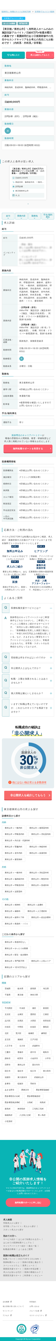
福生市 (20, 1071)
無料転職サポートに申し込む (28, 1202)
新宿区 (46, 1008)
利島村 (43, 1102)
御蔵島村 (8, 1115)
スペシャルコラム (11, 1265)
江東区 (46, 1014)
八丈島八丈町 (25, 1115)
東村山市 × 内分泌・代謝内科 (17, 840)
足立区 (7, 1039)
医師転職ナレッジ (11, 1262)
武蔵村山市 (39, 1077)
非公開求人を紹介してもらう (28, 795)
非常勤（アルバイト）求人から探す (19, 1226)
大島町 (30, 1102)
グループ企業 (34, 1311)
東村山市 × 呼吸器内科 (14, 834)
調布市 (7, 1058)
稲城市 (20, 1084)
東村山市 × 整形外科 (40, 879)
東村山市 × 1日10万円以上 (16, 967)
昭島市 (46, 1052)
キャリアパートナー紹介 (14, 1246)
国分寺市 (36, 1065)
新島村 (7, 1109)
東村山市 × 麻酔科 (12, 911)
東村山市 (21, 1065)
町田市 (20, 1058)
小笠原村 (8, 1121)
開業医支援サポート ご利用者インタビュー (23, 1275)
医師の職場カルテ (32, 1272)
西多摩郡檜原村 (33, 1096)
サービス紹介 (9, 1239)
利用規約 (32, 1302)
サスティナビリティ (36, 1315)
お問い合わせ (34, 1306)
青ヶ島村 (42, 1115)
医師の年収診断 (31, 1269)
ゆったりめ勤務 (9, 23)
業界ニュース (28, 1265)
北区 (7, 1033)
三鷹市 (7, 1052)
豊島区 (46, 1027)
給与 (8, 216)
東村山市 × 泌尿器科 (13, 891)
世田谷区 (47, 1021)
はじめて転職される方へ (29, 1239)
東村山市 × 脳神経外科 (14, 879)
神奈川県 (34, 995)
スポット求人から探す (13, 1230)
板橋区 (31, 1033)
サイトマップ (8, 1311)
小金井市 (34, 1058)
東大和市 (47, 1071)
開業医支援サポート (12, 1269)
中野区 (20, 1027)
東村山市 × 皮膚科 (35, 905)
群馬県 (33, 988)
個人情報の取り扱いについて (13, 1306)
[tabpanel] (28, 182)
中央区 (22, 1008)
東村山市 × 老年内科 (13, 853)
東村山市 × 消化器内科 (41, 834)
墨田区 (33, 1014)
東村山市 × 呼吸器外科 (14, 885)
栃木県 (20, 988)
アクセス (6, 1315)
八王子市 (8, 1046)
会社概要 (6, 1302)
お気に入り (15, 55)
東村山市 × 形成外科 (40, 885)
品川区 (7, 1021)
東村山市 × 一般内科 (13, 828)
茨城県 (7, 988)
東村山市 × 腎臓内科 (13, 847)
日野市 (7, 1065)
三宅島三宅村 (38, 1109)
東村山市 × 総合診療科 (41, 917)
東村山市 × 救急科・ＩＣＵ (16, 924)
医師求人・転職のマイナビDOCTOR (16, 11)
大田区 (33, 1021)
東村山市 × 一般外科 (13, 873)
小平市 (48, 1058)
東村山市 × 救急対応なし (15, 942)
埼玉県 (46, 988)
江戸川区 (34, 1039)
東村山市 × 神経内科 (38, 847)
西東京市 (25, 1090)
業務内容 (21, 216)
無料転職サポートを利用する (28, 448)
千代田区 (8, 1008)
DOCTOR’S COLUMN (28, 1259)
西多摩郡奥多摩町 (12, 1102)
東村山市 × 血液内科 (38, 853)
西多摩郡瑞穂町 (42, 1090)
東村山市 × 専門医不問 (14, 961)
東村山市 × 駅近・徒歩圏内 (16, 955)
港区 (34, 1008)
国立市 (7, 1071)
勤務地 (35, 216)
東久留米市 (22, 1077)
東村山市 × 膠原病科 (13, 859)
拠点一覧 (33, 1246)
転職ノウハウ (9, 1259)
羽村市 (33, 1084)
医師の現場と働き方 (31, 1262)
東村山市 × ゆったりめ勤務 (16, 948)
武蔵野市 (36, 1046)
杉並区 (33, 1027)
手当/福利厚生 (47, 215)
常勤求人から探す (11, 1223)
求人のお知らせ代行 (12, 1272)
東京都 (20, 995)
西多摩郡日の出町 (12, 1096)
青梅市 (20, 1052)
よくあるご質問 (25, 1249)
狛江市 (33, 1071)
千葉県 (7, 995)
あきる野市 (9, 1090)
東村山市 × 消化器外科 (39, 873)
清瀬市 (7, 1077)
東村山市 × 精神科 (12, 905)
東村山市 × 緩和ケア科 (14, 917)
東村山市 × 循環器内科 (39, 828)
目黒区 (20, 1021)
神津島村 (21, 1109)
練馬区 (44, 1033)
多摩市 (7, 1084)
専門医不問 (23, 23)
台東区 (20, 1014)
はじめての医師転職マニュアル (17, 1243)
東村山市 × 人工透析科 (37, 911)
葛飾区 (20, 1039)
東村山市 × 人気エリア (41, 961)
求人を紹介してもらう (39, 55)
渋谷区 (7, 1027)
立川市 (22, 1046)
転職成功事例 (9, 1249)
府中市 (33, 1052)
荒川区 (18, 1033)
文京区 (7, 1014)
